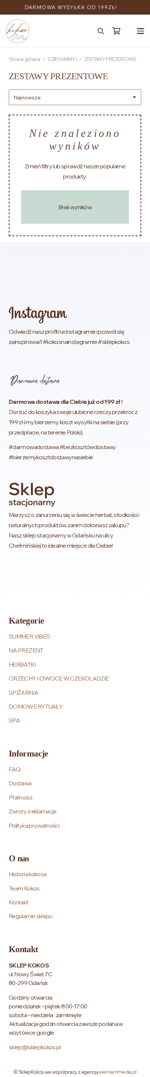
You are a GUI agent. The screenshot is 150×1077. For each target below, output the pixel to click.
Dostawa (20, 783)
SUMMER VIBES (29, 636)
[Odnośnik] (75, 326)
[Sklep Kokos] (17, 31)
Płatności (20, 797)
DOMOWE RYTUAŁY (36, 706)
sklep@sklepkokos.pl (35, 1047)
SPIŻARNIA (23, 692)
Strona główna (24, 59)
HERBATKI (22, 664)
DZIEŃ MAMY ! (62, 59)
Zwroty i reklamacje (33, 811)
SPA (14, 720)
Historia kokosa (27, 874)
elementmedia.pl (117, 1072)
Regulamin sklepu (30, 916)
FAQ (14, 769)
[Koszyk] (116, 31)
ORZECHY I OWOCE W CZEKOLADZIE (58, 678)
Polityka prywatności (34, 825)
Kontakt (18, 902)
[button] (101, 31)
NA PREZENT (26, 650)
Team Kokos (24, 888)
